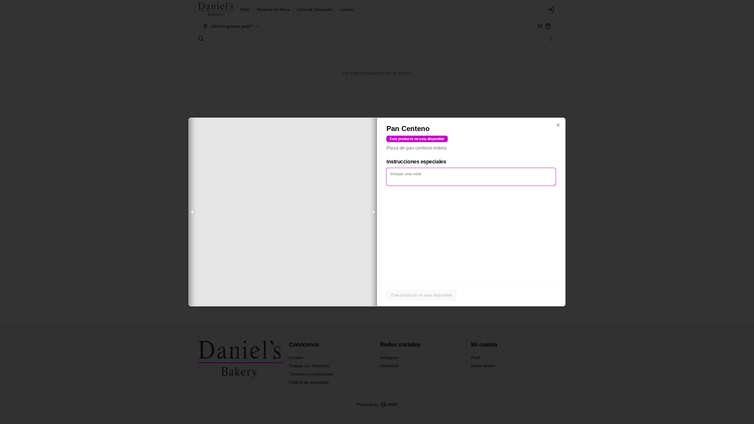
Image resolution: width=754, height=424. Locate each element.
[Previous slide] (192, 212)
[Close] (558, 125)
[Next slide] (373, 212)
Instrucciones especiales (416, 162)
